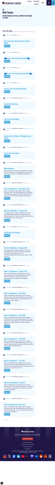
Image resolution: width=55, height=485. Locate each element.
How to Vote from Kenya (11, 104)
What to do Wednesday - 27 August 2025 (15, 211)
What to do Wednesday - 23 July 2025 (15, 315)
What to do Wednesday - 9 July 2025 (14, 361)
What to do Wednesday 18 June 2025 (14, 405)
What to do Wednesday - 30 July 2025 (15, 293)
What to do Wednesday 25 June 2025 (14, 383)
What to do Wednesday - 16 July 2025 (14, 339)
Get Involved (36, 1)
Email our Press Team (27, 446)
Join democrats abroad (27, 438)
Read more (7, 45)
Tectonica (34, 452)
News (24, 98)
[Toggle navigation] (49, 2)
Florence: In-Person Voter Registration (15, 89)
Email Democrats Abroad (27, 442)
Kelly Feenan (8, 35)
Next (9, 420)
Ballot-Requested (9, 169)
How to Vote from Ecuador (11, 153)
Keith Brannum (22, 226)
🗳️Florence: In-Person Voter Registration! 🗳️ (18, 74)
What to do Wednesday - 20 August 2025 (15, 248)
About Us (30, 1)
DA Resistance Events (28, 128)
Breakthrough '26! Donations (12, 233)
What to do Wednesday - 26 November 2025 (16, 189)
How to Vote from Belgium (11, 119)
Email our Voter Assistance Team (27, 444)
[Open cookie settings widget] (2, 483)
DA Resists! (36, 4)
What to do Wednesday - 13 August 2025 (15, 271)
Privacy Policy (27, 448)
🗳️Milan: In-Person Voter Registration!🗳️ (17, 58)
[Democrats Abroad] (11, 2)
